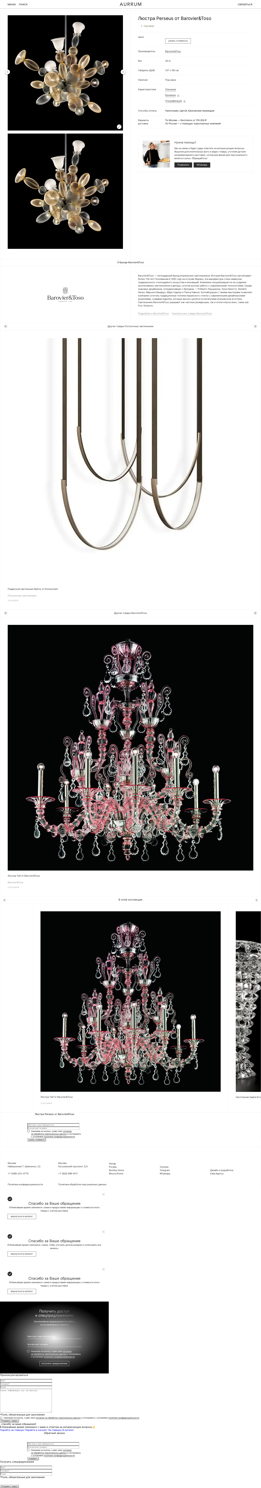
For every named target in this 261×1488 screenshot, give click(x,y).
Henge (112, 1163)
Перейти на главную (12, 1429)
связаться (245, 4)
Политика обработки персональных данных (82, 1184)
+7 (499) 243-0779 (18, 1173)
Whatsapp (202, 164)
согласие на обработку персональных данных (58, 1418)
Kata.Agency (217, 1173)
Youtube (164, 1166)
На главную (55, 1429)
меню (12, 4)
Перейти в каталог (36, 1429)
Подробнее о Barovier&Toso (153, 313)
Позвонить (183, 164)
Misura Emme (116, 1173)
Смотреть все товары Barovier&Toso (192, 313)
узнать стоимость (178, 40)
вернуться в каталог (22, 1216)
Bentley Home (116, 1170)
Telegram (165, 1170)
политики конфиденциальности (59, 1136)
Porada (112, 1166)
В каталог (68, 1429)
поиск (23, 4)
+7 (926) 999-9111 (68, 1173)
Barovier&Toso (173, 51)
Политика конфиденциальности (25, 1184)
